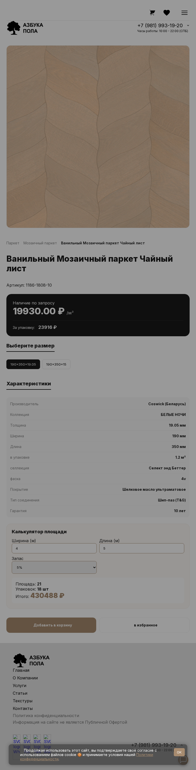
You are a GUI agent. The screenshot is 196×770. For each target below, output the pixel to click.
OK (179, 752)
